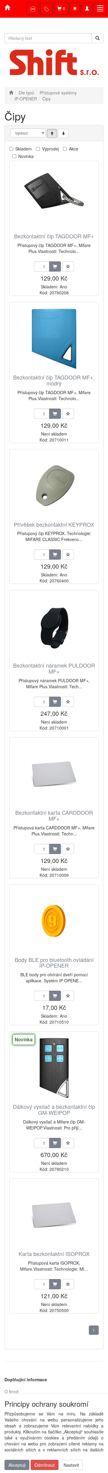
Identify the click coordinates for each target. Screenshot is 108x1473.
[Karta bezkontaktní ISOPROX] (54, 1215)
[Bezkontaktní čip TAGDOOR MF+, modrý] (54, 338)
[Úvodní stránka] (11, 93)
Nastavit (71, 1465)
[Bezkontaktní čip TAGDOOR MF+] (54, 197)
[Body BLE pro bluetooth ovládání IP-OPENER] (54, 921)
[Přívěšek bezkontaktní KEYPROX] (54, 485)
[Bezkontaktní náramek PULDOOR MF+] (54, 626)
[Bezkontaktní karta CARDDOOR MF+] (54, 773)
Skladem (23, 149)
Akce (73, 149)
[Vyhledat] (98, 38)
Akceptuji (17, 1465)
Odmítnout (44, 1465)
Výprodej (50, 149)
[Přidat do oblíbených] (68, 266)
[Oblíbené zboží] (75, 8)
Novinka (26, 156)
